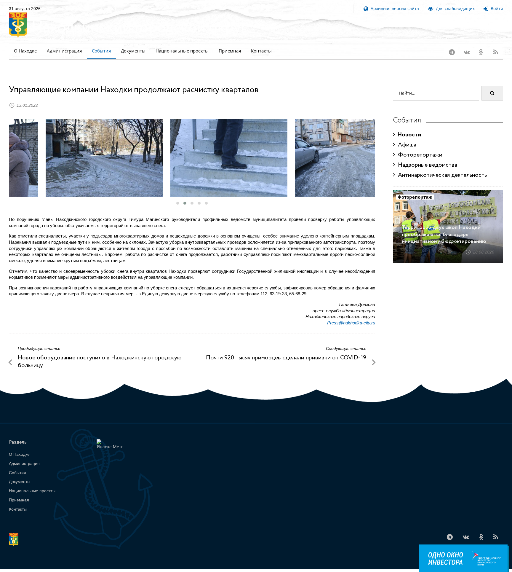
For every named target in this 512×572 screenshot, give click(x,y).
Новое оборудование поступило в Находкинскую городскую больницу (100, 354)
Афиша (405, 137)
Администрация (64, 50)
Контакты (261, 50)
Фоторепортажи (418, 147)
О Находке (25, 50)
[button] (177, 195)
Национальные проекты (182, 50)
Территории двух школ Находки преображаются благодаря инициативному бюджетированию (444, 227)
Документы (133, 50)
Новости (408, 127)
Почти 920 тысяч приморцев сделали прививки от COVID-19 (286, 350)
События (101, 50)
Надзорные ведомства (426, 157)
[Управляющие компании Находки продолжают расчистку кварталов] (67, 150)
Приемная (230, 50)
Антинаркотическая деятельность (441, 167)
